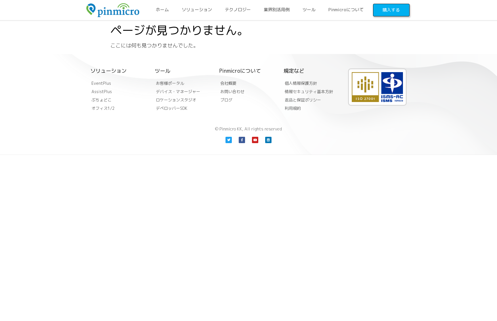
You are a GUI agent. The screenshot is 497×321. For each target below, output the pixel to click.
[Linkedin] (268, 140)
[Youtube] (255, 140)
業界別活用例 (277, 10)
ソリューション (197, 10)
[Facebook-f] (242, 140)
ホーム (162, 10)
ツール (309, 10)
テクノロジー (238, 10)
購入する (391, 10)
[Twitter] (228, 140)
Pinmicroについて (346, 10)
